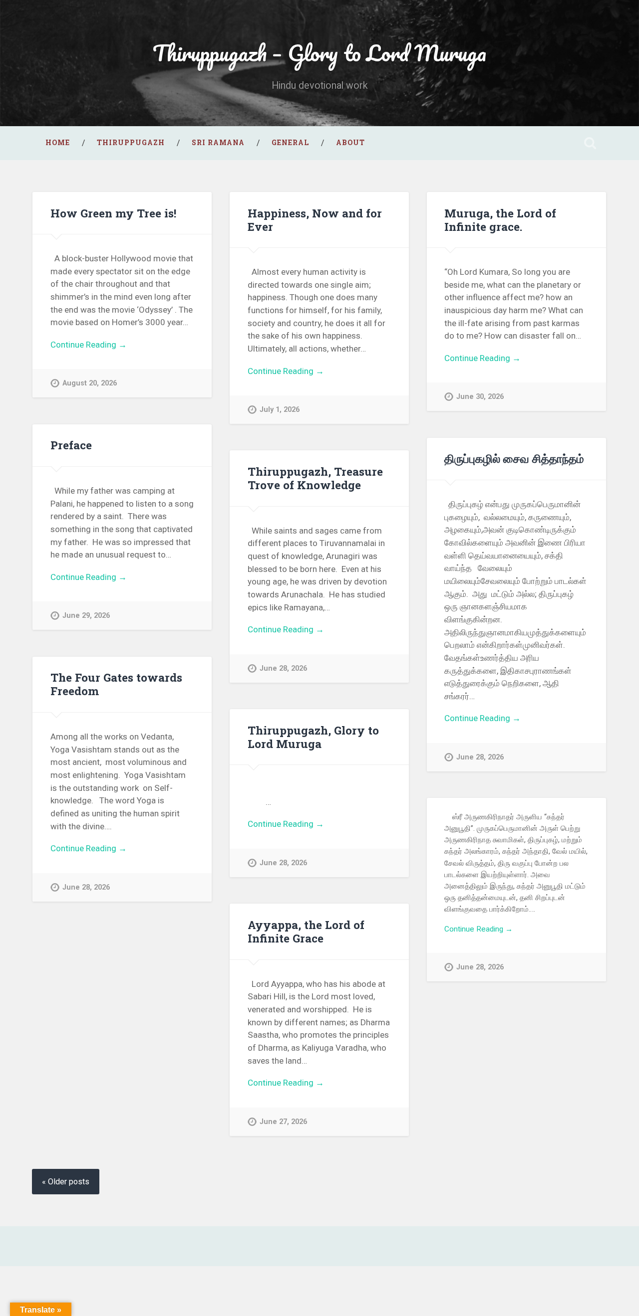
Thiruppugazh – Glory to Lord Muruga (319, 52)
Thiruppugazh (131, 142)
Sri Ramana (218, 142)
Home (57, 142)
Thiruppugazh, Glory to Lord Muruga (313, 737)
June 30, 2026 (480, 396)
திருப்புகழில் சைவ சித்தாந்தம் (514, 458)
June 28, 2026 (480, 757)
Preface (71, 444)
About (350, 142)
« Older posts (65, 1181)
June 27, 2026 (283, 1122)
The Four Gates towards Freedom (116, 684)
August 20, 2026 (89, 383)
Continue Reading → (88, 345)
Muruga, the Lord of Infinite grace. (500, 219)
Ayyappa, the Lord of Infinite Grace (306, 931)
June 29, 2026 (86, 615)
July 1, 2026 (280, 409)
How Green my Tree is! (113, 212)
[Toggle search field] (590, 143)
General (290, 142)
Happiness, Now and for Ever (315, 219)
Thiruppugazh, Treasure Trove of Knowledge (315, 478)
